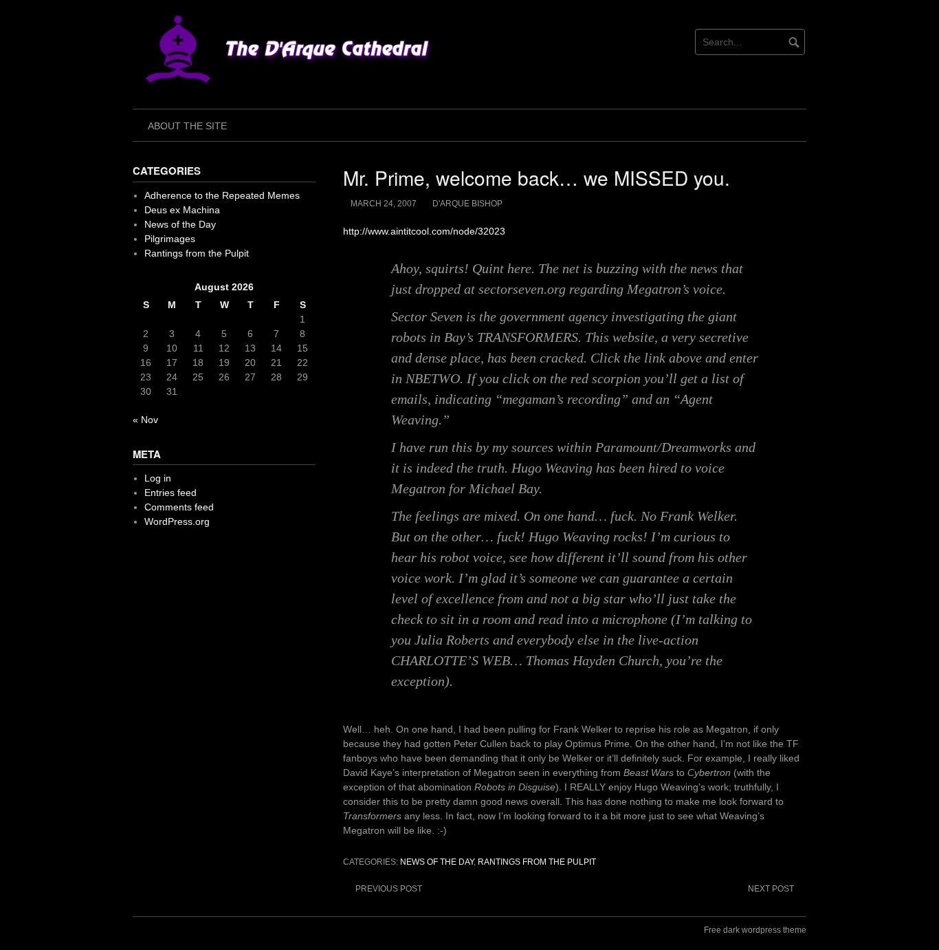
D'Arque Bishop (467, 203)
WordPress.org (177, 521)
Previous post (388, 889)
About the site (187, 125)
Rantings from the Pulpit (537, 862)
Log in (157, 478)
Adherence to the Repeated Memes (222, 195)
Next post (771, 889)
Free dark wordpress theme (755, 930)
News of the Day (437, 862)
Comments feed (179, 506)
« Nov (145, 419)
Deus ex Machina (182, 209)
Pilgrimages (169, 238)
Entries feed (170, 492)
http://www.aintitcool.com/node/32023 (424, 231)
